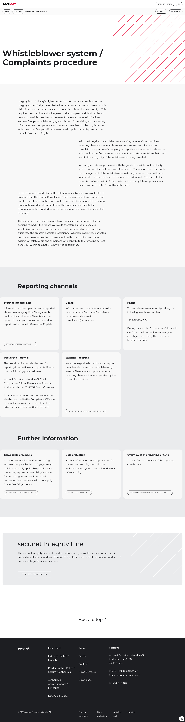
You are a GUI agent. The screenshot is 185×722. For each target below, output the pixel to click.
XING (124, 683)
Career (82, 656)
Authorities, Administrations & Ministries (58, 684)
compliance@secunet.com (81, 320)
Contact (161, 11)
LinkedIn (114, 683)
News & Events (87, 672)
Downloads (85, 680)
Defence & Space (58, 696)
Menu (7, 11)
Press (82, 648)
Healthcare (54, 648)
